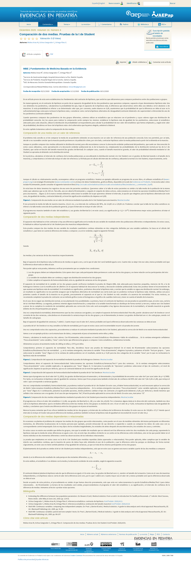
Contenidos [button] (47, 24)
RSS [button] (163, 24)
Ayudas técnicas (42, 559)
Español (95, 3)
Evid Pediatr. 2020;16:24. (120, 504)
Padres (125, 24)
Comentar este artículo (162, 62)
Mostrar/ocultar (123, 200)
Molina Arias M (33, 42)
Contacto (166, 534)
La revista (143, 534)
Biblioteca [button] (145, 24)
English (102, 3)
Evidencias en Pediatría (141, 182)
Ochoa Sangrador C (46, 42)
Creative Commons (76, 555)
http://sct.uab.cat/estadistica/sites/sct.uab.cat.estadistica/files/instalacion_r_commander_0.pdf (114, 184)
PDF (51, 54)
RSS (158, 534)
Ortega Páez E (60, 42)
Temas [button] (66, 24)
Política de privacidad (26, 559)
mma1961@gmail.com (77, 87)
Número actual (92, 534)
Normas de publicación (128, 534)
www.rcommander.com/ (64, 182)
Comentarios (107, 24)
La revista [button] (85, 24)
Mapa (152, 534)
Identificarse (132, 3)
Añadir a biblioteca (139, 62)
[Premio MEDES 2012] (56, 543)
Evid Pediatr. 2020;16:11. (113, 501)
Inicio (29, 24)
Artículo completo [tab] (34, 54)
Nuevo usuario (114, 3)
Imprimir (123, 62)
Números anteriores (109, 534)
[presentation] (96, 165)
